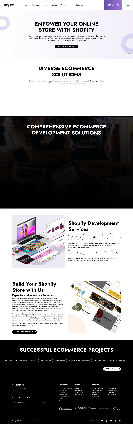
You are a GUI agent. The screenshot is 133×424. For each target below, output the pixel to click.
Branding (33, 360)
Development (36, 5)
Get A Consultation (65, 47)
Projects (63, 5)
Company (25, 5)
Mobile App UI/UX (79, 392)
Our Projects (111, 369)
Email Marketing (85, 360)
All (11, 360)
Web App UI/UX (79, 394)
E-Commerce (73, 360)
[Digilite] (9, 5)
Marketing (54, 5)
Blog (71, 5)
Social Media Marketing (97, 390)
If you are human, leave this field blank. (24, 408)
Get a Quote (113, 5)
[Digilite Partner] (65, 409)
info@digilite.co (16, 391)
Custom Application (45, 360)
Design (46, 5)
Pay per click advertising (97, 388)
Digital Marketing (60, 360)
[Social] (99, 421)
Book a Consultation (23, 332)
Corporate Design (79, 388)
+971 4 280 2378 (17, 389)
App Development (21, 360)
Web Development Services (65, 388)
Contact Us (79, 5)
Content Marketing (96, 397)
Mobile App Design (100, 360)
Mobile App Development (118, 360)
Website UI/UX (78, 390)
